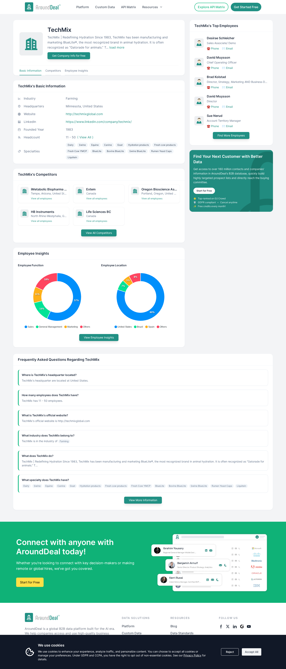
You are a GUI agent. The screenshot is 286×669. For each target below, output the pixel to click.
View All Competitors (99, 232)
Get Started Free (246, 7)
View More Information (143, 500)
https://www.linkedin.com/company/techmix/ (99, 122)
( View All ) (85, 137)
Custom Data (105, 7)
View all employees (41, 198)
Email (227, 48)
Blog (173, 626)
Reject (230, 651)
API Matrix (128, 7)
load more (116, 47)
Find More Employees (231, 135)
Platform (82, 7)
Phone (213, 48)
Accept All (251, 651)
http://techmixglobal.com (84, 114)
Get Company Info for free (68, 55)
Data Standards (182, 633)
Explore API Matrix (211, 7)
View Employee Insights (99, 337)
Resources (150, 7)
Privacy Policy (192, 655)
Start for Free (204, 190)
